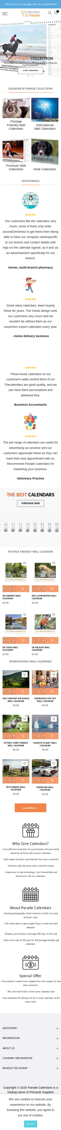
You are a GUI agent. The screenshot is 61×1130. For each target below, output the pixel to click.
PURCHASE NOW (31, 503)
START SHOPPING (30, 70)
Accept (30, 1124)
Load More (29, 808)
